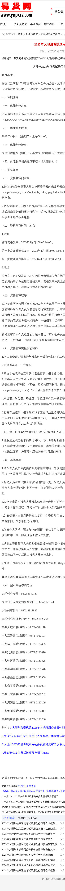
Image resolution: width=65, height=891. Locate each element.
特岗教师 (49, 24)
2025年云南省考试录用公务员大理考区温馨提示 (27, 855)
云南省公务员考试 (50, 34)
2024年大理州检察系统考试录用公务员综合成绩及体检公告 (33, 870)
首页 (20, 34)
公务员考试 (20, 24)
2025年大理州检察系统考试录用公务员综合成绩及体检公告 (33, 823)
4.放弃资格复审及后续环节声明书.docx (25, 752)
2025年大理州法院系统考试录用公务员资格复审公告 (30, 844)
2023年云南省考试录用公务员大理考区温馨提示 (34, 796)
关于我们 (46, 879)
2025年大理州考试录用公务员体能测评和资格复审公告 (31, 849)
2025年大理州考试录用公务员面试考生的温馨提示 (28, 834)
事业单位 (35, 24)
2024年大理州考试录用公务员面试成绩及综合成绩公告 (31, 865)
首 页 (3, 24)
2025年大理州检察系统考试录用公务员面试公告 (27, 839)
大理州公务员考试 (27, 786)
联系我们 (55, 879)
